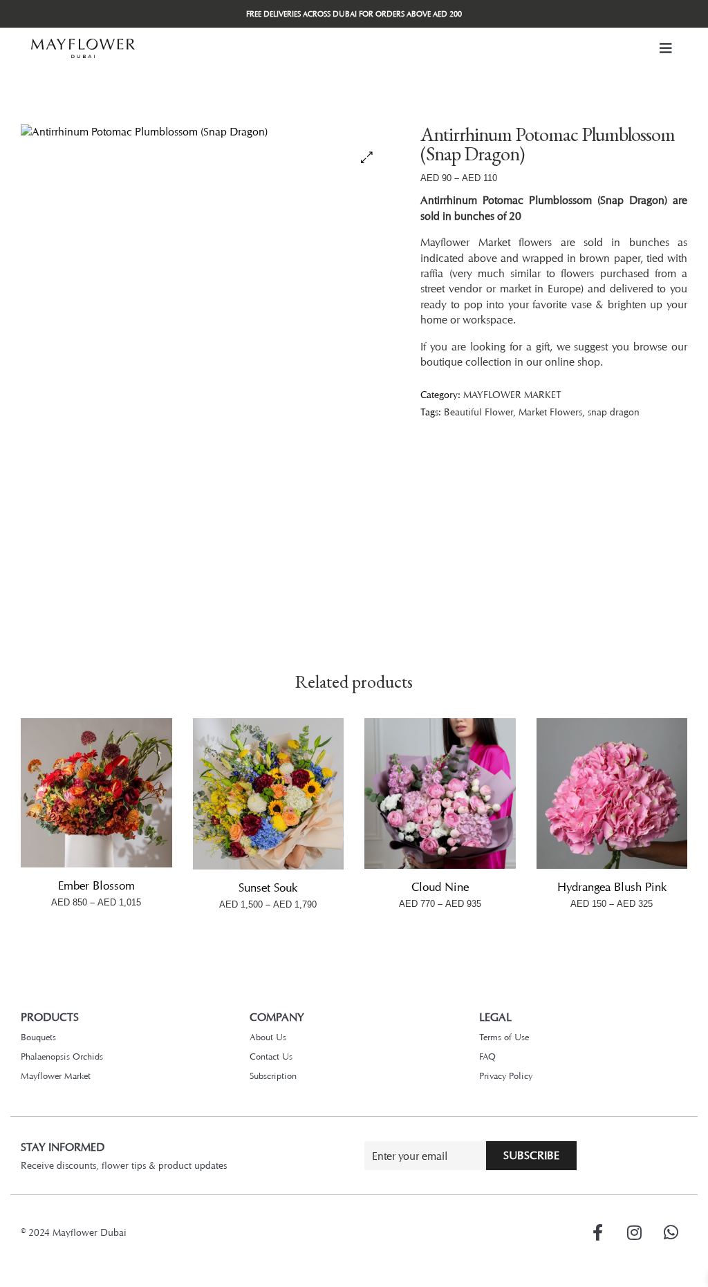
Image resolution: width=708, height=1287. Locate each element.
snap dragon (614, 411)
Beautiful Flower (478, 411)
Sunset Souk (268, 887)
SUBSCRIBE (531, 1155)
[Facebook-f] (597, 1232)
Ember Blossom (96, 885)
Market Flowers (550, 411)
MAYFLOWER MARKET (512, 394)
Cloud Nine (440, 887)
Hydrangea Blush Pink (612, 887)
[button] (666, 48)
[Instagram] (634, 1232)
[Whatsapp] (670, 1232)
